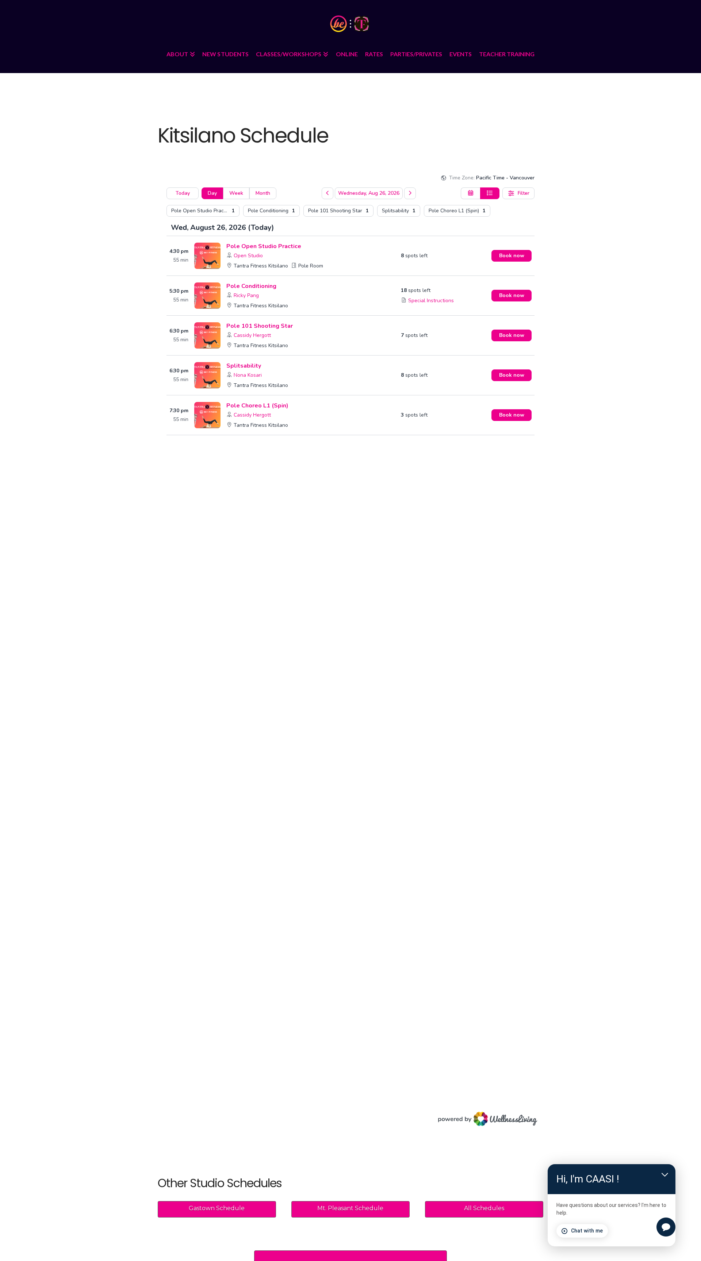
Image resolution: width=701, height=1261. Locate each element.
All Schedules (484, 1208)
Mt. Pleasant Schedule (350, 1208)
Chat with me (587, 1231)
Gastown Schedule (217, 1208)
